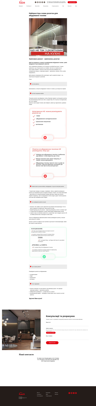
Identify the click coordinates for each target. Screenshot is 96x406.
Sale (63, 5)
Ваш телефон (49, 335)
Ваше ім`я (48, 322)
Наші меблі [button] (37, 5)
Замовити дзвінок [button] (72, 2)
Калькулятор (48, 392)
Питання (56, 392)
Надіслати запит (52, 342)
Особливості (28, 5)
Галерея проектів (55, 5)
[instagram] (38, 2)
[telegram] (44, 2)
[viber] (42, 2)
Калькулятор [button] (45, 5)
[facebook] (35, 2)
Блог (76, 5)
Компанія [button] (21, 5)
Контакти (69, 5)
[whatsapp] (40, 2)
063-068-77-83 (63, 2)
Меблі (47, 394)
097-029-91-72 (51, 2)
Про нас (38, 392)
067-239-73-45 (57, 2)
